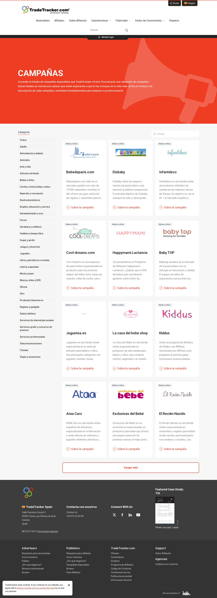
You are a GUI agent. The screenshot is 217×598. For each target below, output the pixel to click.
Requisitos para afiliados (78, 553)
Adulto (23, 146)
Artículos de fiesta (29, 173)
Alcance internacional (33, 568)
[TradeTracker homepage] (46, 9)
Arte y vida (25, 166)
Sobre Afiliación (78, 20)
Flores (23, 220)
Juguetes (25, 253)
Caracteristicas (99, 20)
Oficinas (115, 553)
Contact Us (71, 512)
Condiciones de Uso (120, 572)
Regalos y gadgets (29, 307)
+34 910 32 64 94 (75, 516)
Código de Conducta (121, 568)
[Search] (126, 30)
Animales (25, 160)
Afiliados (59, 20)
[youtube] (138, 515)
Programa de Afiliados (122, 565)
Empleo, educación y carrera (35, 207)
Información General (121, 580)
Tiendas (24, 350)
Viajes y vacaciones (30, 357)
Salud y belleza (28, 313)
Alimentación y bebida (31, 153)
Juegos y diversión (30, 247)
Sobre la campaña (82, 207)
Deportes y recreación (31, 193)
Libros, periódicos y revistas (35, 260)
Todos (23, 140)
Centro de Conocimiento (148, 20)
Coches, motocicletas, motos (35, 187)
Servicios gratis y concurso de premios (36, 328)
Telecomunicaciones (31, 343)
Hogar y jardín (27, 240)
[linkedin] (130, 515)
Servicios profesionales (32, 337)
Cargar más (131, 467)
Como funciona (29, 557)
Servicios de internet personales (37, 320)
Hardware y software (30, 227)
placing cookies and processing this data (36, 588)
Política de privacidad (121, 576)
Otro (22, 293)
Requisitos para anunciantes (36, 553)
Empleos (174, 20)
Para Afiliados (73, 572)
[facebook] (122, 515)
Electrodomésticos (30, 200)
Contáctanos (117, 557)
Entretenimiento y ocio (31, 213)
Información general (47, 531)
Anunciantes (43, 20)
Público (25, 561)
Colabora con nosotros (166, 564)
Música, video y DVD (30, 280)
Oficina (23, 287)
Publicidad (121, 20)
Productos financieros (31, 300)
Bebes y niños (27, 180)
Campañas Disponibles (77, 565)
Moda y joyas (27, 273)
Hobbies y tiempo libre (31, 233)
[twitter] (114, 515)
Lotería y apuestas (29, 267)
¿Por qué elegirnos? (32, 565)
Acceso (25, 572)
